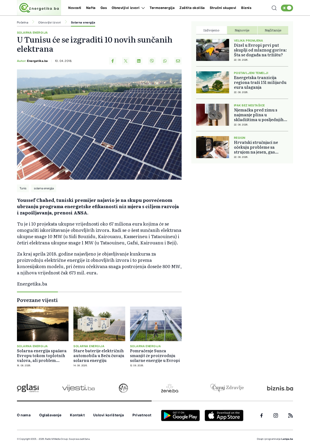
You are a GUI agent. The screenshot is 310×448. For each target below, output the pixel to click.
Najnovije (242, 30)
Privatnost (142, 415)
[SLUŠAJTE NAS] (123, 388)
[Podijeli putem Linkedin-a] (138, 61)
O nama (24, 415)
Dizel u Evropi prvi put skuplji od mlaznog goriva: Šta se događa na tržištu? (260, 50)
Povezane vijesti (37, 299)
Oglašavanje (50, 415)
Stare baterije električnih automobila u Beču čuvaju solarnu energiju (98, 355)
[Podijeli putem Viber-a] (151, 61)
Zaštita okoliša (192, 8)
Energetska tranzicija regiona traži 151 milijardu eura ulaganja (260, 82)
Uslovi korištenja (108, 415)
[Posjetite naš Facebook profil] (261, 415)
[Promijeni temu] (287, 8)
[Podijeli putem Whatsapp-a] (165, 61)
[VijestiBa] (78, 388)
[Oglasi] (28, 388)
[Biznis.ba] (280, 388)
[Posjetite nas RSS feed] (290, 415)
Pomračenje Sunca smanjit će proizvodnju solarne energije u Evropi (155, 355)
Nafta (91, 8)
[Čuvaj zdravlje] (227, 388)
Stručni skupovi (223, 8)
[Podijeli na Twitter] (125, 61)
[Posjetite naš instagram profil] (275, 415)
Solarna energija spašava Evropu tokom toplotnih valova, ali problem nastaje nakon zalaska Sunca (42, 355)
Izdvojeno (211, 30)
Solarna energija (83, 22)
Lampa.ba (287, 439)
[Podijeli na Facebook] (112, 61)
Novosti (74, 8)
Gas (104, 8)
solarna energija (44, 188)
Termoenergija (162, 8)
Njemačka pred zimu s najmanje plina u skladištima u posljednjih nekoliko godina (259, 114)
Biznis (246, 8)
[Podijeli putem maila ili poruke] (178, 61)
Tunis (23, 188)
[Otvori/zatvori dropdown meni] (142, 8)
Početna (22, 22)
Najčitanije (273, 30)
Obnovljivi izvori (126, 8)
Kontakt (77, 415)
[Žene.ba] (169, 388)
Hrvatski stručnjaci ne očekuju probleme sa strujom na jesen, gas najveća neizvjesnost (256, 147)
